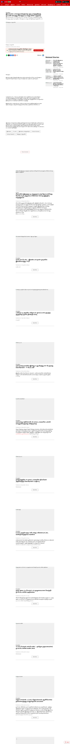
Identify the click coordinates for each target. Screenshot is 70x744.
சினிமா (23, 4)
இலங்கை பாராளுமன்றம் (24, 131)
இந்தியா (13, 4)
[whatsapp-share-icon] (7, 55)
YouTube (64, 4)
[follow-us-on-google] (43, 55)
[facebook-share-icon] (11, 55)
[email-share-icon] (15, 55)
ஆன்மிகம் (37, 4)
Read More (35, 216)
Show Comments (25, 152)
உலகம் (18, 4)
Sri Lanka (15, 131)
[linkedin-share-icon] (13, 55)
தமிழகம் (7, 4)
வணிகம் (58, 4)
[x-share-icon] (9, 55)
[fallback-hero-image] (49, 62)
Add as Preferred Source (38, 50)
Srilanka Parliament (36, 131)
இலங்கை (9, 131)
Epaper (67, 742)
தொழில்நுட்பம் (51, 4)
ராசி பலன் (43, 4)
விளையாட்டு (30, 4)
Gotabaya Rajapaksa (11, 134)
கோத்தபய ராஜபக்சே (21, 134)
